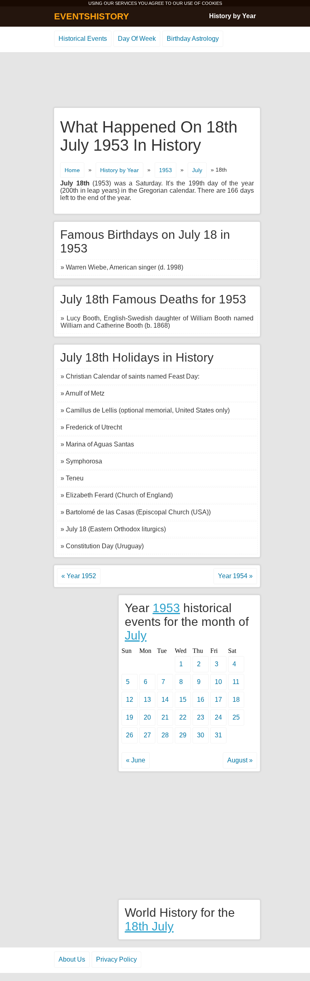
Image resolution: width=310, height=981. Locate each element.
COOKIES (212, 3)
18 (236, 699)
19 (129, 717)
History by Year (232, 16)
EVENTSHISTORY (91, 16)
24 (218, 717)
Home (72, 170)
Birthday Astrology (193, 38)
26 (129, 735)
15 (182, 699)
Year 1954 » (235, 576)
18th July (149, 926)
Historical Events (83, 38)
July (197, 170)
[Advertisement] (155, 80)
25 (236, 717)
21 (165, 717)
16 (200, 699)
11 (235, 681)
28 (165, 735)
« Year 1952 (78, 576)
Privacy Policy (116, 959)
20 (147, 717)
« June (135, 760)
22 (182, 717)
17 (218, 699)
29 (182, 735)
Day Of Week (137, 38)
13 (147, 699)
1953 (165, 170)
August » (240, 760)
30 (200, 735)
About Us (72, 959)
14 (165, 699)
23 (200, 717)
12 (129, 699)
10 (218, 681)
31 (218, 735)
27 (147, 735)
